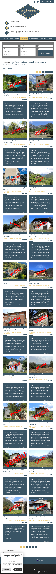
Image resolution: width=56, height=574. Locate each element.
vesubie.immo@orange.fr (18, 26)
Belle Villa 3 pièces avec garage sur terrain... (40, 141)
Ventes (11, 38)
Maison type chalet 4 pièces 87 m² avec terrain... (40, 235)
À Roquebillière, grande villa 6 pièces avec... (15, 423)
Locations (17, 38)
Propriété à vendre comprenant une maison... (14, 282)
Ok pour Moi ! (17, 569)
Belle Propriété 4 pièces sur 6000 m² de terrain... (14, 470)
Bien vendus (24, 38)
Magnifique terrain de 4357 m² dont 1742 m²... (40, 470)
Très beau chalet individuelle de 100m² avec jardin (39, 282)
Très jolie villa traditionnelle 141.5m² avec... (41, 94)
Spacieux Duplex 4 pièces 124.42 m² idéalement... (14, 329)
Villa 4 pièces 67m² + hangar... (12, 376)
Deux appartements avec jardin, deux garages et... (15, 188)
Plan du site (26, 566)
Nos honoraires (37, 566)
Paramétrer (6, 569)
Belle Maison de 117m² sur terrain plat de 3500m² (14, 141)
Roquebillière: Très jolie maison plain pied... (39, 188)
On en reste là (17, 554)
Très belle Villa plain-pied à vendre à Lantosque (15, 235)
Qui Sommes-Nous (33, 38)
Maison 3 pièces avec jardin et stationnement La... (38, 376)
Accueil (6, 38)
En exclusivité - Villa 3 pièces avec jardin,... (39, 517)
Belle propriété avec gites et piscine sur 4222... (14, 94)
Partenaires (42, 566)
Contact (50, 38)
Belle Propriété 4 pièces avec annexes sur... (38, 329)
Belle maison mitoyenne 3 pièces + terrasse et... (40, 423)
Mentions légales (31, 566)
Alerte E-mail (43, 38)
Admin (46, 566)
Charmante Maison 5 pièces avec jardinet (13, 517)
